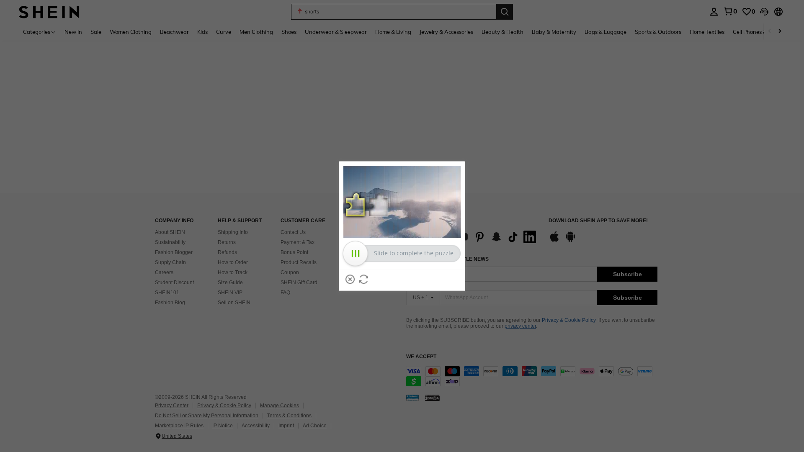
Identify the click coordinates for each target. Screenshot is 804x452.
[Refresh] (363, 279)
